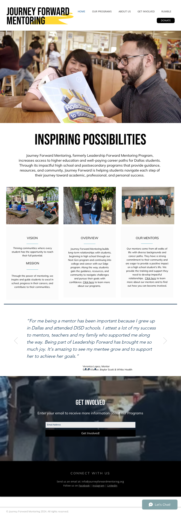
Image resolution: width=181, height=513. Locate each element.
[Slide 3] (95, 369)
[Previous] (16, 341)
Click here (88, 282)
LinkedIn (112, 485)
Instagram (98, 485)
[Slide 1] (85, 369)
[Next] (165, 341)
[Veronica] (92, 369)
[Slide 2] (89, 369)
